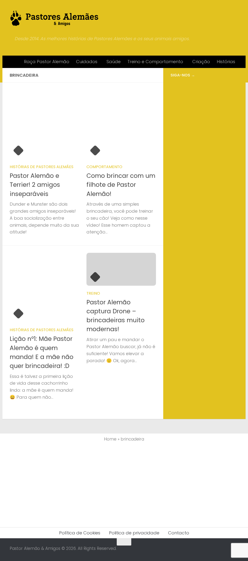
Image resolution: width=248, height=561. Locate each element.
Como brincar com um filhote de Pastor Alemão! (120, 185)
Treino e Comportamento (155, 62)
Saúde (114, 62)
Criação (201, 62)
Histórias (226, 62)
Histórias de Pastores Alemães (41, 167)
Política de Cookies (79, 533)
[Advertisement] (204, 120)
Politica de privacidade (134, 533)
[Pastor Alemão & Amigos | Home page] (55, 18)
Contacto (178, 533)
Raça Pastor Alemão (46, 62)
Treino (93, 293)
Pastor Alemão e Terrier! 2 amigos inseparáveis (35, 185)
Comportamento (104, 167)
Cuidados (86, 62)
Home (110, 439)
